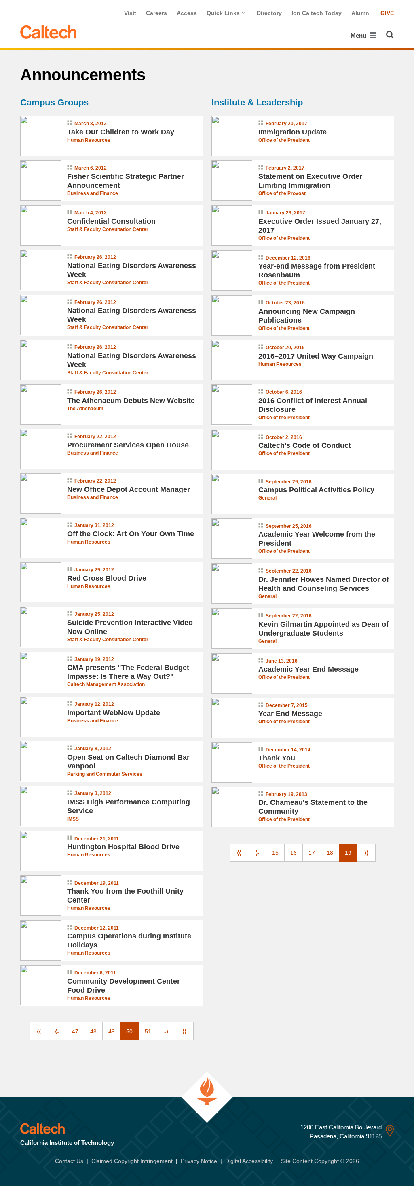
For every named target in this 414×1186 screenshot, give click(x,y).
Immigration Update (292, 132)
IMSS (73, 819)
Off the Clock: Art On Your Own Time (130, 534)
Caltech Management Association (106, 684)
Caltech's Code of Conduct (304, 445)
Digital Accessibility (249, 1161)
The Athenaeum (85, 408)
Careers (156, 13)
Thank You (276, 758)
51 (148, 1031)
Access (187, 13)
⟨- (57, 1031)
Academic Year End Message (308, 669)
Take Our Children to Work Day (120, 132)
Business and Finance (92, 193)
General (267, 498)
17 (311, 853)
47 (75, 1031)
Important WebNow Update (113, 713)
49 (111, 1031)
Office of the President (284, 140)
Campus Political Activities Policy (316, 490)
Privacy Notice (199, 1161)
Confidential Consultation (111, 221)
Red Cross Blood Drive (106, 578)
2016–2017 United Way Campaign (315, 356)
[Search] (390, 35)
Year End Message (290, 714)
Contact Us (69, 1161)
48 (93, 1031)
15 (275, 853)
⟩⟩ (184, 1031)
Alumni (361, 13)
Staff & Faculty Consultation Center (107, 229)
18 (330, 853)
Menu (359, 35)
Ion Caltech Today (316, 13)
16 (293, 853)
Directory (269, 13)
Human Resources (88, 140)
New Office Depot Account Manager (128, 489)
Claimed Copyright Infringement (132, 1161)
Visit (130, 13)
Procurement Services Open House (128, 445)
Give (387, 13)
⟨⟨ (39, 1031)
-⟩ (166, 1031)
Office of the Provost (282, 193)
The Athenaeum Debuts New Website (131, 401)
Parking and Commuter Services (104, 774)
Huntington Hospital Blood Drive (123, 847)
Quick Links (224, 13)
